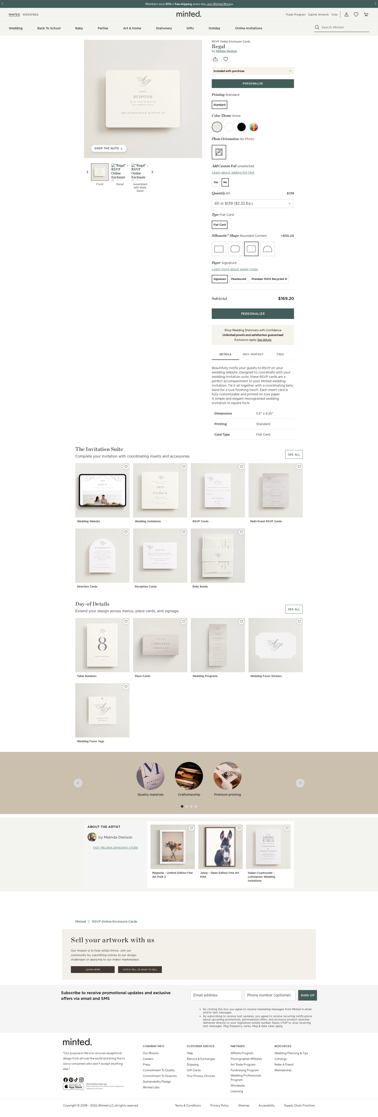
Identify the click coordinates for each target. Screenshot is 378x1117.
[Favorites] (356, 14)
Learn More (93, 969)
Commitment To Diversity (160, 1076)
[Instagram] (81, 1079)
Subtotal (219, 298)
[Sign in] (346, 14)
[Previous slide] (87, 172)
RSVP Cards (200, 521)
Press (146, 1064)
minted (14, 14)
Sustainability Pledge (157, 1081)
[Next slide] (152, 172)
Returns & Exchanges (201, 1059)
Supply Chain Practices (299, 1105)
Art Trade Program (243, 1064)
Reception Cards (146, 586)
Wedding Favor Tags (90, 741)
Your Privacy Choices (201, 1076)
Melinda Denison (226, 51)
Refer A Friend (284, 1064)
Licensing (237, 1091)
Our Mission (151, 1053)
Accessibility (267, 1105)
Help (190, 1053)
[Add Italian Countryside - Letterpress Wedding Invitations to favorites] (287, 828)
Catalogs (281, 1059)
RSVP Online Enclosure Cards (231, 41)
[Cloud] (229, 127)
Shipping (193, 1064)
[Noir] (241, 127)
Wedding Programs (205, 676)
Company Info (153, 1046)
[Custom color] (253, 127)
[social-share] (215, 59)
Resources (283, 1046)
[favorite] (225, 59)
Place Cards (142, 676)
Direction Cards (87, 586)
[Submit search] (317, 27)
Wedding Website (88, 521)
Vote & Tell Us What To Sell (140, 969)
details (225, 354)
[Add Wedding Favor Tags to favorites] (126, 686)
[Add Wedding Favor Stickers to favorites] (299, 621)
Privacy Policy (219, 1105)
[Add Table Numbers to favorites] (126, 621)
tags (280, 354)
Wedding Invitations (148, 521)
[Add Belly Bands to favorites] (241, 532)
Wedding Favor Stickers (266, 676)
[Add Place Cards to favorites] (183, 621)
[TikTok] (76, 1079)
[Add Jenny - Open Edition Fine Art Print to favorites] (239, 828)
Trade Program (295, 14)
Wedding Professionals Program (246, 1077)
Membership (283, 1070)
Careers (148, 1059)
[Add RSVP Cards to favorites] (241, 466)
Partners (238, 1046)
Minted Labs (151, 1087)
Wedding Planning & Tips (291, 1053)
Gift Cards (194, 1070)
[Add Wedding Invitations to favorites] (183, 466)
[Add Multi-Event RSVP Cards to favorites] (299, 466)
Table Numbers (86, 676)
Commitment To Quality (159, 1070)
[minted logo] (189, 14)
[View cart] (365, 14)
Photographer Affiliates (246, 1059)
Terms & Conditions (188, 1105)
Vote (334, 14)
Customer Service (201, 1046)
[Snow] (217, 127)
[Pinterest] (71, 1079)
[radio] (219, 105)
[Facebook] (65, 1079)
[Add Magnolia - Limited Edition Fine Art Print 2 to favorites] (191, 828)
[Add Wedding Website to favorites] (126, 466)
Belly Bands (200, 586)
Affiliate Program (242, 1053)
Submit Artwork (318, 14)
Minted (80, 921)
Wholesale (238, 1085)
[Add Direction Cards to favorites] (126, 532)
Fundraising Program (245, 1070)
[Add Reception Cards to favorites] (183, 532)
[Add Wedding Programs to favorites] (241, 621)
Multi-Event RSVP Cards (266, 521)
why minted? (253, 354)
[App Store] (73, 1088)
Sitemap (243, 1105)
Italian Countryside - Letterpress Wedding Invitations (261, 876)
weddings (30, 14)
